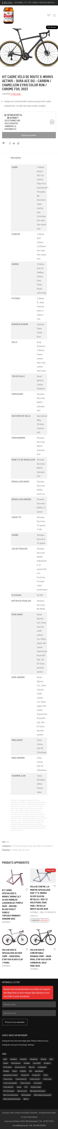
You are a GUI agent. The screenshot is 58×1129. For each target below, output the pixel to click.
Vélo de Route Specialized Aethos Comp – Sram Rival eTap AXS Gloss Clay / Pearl (12, 956)
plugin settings (28, 1044)
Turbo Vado (38, 1083)
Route (24, 846)
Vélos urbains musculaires (42, 1095)
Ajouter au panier (29, 135)
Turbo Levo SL (25, 1083)
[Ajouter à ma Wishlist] (4, 143)
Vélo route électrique (11, 1095)
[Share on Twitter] (14, 143)
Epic (51, 1059)
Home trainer (15, 1063)
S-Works (14, 850)
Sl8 (30, 1071)
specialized (39, 1071)
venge (19, 1087)
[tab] (29, 157)
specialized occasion (10, 1075)
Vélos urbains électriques (12, 1099)
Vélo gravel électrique (37, 1091)
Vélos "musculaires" (45, 846)
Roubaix (6, 1071)
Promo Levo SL (20, 1067)
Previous (3, 47)
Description (16, 157)
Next (55, 47)
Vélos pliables (26, 1095)
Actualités (25, 1112)
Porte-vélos (7, 1067)
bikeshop (13, 1059)
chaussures (33, 1059)
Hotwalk (27, 1063)
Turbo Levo (47, 1079)
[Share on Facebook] (10, 143)
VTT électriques (9, 1091)
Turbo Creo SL (35, 1079)
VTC (26, 1087)
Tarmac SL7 (36, 1075)
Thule (45, 1075)
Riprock (31, 1067)
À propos (5, 1112)
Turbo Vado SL (8, 1087)
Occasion (47, 1063)
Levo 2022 (36, 1063)
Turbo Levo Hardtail (10, 1083)
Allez (5, 1059)
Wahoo (26, 1099)
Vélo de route (24, 850)
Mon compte (15, 1112)
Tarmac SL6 (25, 1075)
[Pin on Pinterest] (18, 143)
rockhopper (42, 1067)
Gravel (6, 1063)
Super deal (32, 846)
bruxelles (23, 1059)
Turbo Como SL (21, 1079)
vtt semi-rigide (36, 1087)
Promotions (16, 846)
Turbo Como (8, 1079)
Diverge (43, 1059)
